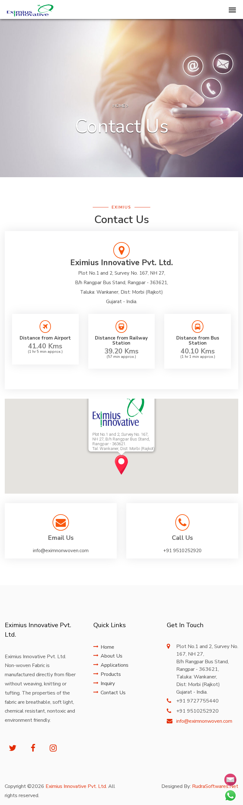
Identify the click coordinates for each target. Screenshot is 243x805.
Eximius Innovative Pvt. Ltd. (76, 786)
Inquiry (108, 683)
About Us (111, 655)
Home (120, 106)
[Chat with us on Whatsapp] (230, 795)
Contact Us (113, 692)
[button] (121, 464)
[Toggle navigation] (231, 10)
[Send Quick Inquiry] (230, 779)
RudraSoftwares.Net (215, 786)
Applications (114, 665)
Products (111, 674)
